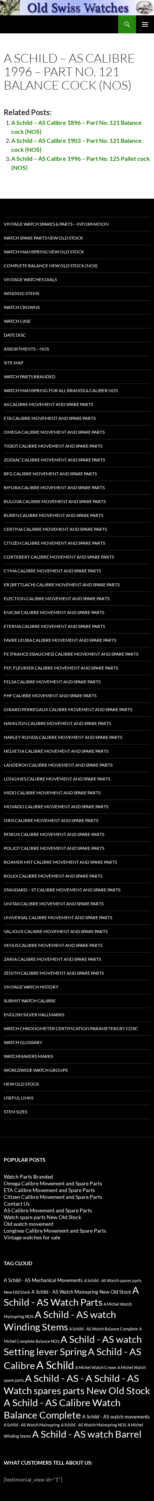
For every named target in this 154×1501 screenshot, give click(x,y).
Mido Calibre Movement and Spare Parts (52, 792)
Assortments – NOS (26, 349)
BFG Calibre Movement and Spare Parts (50, 473)
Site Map (13, 363)
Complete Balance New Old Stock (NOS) (51, 265)
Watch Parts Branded (29, 376)
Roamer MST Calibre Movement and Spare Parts (60, 862)
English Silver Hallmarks (34, 1014)
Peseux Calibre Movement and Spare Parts (54, 834)
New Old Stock (21, 1084)
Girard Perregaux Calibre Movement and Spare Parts (68, 709)
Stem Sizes (15, 1112)
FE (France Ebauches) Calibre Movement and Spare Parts (71, 654)
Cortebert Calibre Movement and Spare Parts (59, 557)
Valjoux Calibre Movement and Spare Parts (56, 931)
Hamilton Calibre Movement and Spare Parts (57, 723)
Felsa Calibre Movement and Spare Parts (52, 682)
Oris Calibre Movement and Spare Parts (51, 820)
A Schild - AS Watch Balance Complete (103, 1328)
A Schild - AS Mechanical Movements (43, 1280)
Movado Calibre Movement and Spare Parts (56, 806)
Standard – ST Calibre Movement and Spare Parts (62, 890)
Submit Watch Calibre (30, 1001)
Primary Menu (145, 24)
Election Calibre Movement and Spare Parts (57, 598)
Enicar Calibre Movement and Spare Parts (54, 612)
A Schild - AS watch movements (116, 1417)
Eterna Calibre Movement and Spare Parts (54, 626)
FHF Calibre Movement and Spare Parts (50, 695)
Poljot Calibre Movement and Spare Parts (54, 848)
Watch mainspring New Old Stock (44, 252)
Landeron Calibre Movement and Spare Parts (58, 765)
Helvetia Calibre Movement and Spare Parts (56, 751)
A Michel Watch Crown (95, 1367)
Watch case (17, 321)
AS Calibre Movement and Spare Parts (48, 404)
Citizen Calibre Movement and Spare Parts (54, 543)
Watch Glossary (23, 1042)
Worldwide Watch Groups (36, 1070)
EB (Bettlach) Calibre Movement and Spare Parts (62, 584)
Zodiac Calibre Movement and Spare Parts (54, 460)
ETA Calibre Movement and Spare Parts (50, 418)
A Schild (55, 1364)
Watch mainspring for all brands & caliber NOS (61, 390)
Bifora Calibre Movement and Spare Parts (54, 487)
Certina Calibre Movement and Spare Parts (55, 529)
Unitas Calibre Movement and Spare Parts (54, 903)
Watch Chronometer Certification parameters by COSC (71, 1028)
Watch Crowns (22, 307)
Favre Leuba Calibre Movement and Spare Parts (60, 640)
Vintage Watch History (31, 987)
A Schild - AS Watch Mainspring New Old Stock (81, 1292)
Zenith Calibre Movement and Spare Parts (54, 973)
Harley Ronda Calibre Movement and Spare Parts (63, 737)
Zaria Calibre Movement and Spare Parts (52, 959)
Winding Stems (21, 293)
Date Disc (15, 335)
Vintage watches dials (30, 279)
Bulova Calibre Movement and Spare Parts (55, 501)
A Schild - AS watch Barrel (87, 1434)
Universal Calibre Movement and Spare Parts (58, 917)
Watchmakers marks (28, 1056)
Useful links (18, 1098)
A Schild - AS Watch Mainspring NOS (93, 1424)
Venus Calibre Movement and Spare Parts (53, 945)
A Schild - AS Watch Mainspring (32, 1424)
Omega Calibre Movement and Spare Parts (54, 432)
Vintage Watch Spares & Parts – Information (56, 224)
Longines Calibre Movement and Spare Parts (57, 779)
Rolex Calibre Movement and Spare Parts (53, 876)
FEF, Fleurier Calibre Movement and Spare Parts (61, 668)
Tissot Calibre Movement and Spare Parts (53, 446)
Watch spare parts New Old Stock (43, 238)
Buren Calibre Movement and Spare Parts (53, 515)
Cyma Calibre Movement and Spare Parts (52, 571)
